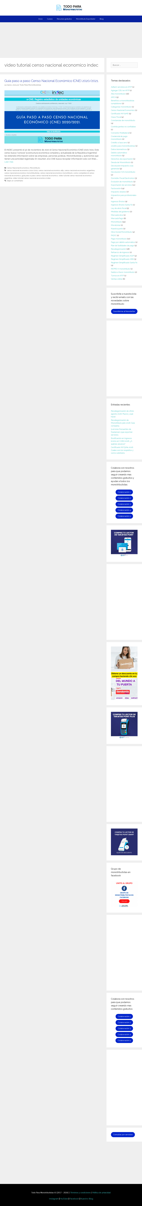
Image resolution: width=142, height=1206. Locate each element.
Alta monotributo (118, 94)
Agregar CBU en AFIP (120, 90)
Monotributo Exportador (85, 19)
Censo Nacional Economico (18, 168)
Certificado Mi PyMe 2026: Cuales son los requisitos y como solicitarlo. (122, 450)
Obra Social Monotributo (121, 232)
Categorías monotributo (121, 107)
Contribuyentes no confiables (123, 126)
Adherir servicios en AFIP (121, 87)
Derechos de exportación (122, 159)
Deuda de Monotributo (121, 162)
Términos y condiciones (80, 1192)
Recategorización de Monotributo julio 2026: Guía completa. (123, 423)
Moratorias (115, 225)
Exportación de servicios (121, 185)
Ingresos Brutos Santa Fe (121, 205)
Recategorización (118, 249)
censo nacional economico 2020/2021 (22, 170)
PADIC (113, 235)
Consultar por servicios (123, 1134)
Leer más (8, 162)
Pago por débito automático (123, 242)
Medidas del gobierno (120, 211)
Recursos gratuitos (64, 19)
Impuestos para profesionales (123, 195)
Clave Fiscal (116, 117)
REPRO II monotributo (120, 269)
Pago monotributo (119, 239)
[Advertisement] (71, 39)
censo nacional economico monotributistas (21, 173)
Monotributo (35, 168)
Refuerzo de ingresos (120, 252)
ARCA (113, 97)
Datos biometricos (119, 149)
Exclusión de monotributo (122, 181)
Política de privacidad (101, 1192)
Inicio (40, 19)
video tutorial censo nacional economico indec (32, 178)
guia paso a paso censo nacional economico (40, 176)
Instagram (54, 1199)
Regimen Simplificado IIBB (122, 259)
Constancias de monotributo (123, 120)
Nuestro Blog (87, 1199)
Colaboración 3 (124, 504)
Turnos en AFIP (117, 275)
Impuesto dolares (118, 192)
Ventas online (116, 279)
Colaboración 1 (124, 492)
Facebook (74, 1199)
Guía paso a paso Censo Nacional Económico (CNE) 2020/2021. (51, 81)
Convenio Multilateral (120, 133)
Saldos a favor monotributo (122, 272)
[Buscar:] (124, 65)
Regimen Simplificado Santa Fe (124, 262)
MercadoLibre (117, 215)
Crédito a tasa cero (119, 142)
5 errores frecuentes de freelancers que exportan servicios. (121, 432)
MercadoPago (117, 218)
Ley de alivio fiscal (118, 208)
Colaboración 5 (124, 516)
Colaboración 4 (124, 510)
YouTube (64, 1199)
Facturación (116, 188)
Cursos (49, 19)
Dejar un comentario (15, 181)
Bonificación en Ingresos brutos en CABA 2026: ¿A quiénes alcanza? (121, 441)
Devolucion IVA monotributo (123, 172)
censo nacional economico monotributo (56, 173)
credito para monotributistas (123, 146)
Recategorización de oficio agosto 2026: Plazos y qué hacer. (122, 414)
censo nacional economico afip (51, 170)
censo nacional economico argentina (80, 170)
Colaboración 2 (124, 498)
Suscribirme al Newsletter (124, 311)
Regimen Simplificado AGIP (122, 256)
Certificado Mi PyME (119, 113)
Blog (102, 19)
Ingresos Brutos (118, 201)
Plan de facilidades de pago (122, 245)
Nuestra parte (117, 228)
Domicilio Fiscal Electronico (122, 178)
